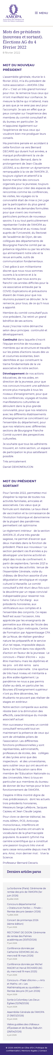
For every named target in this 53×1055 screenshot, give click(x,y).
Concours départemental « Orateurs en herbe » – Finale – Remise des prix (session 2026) (24, 908)
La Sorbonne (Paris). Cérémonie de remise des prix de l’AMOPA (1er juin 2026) (26, 892)
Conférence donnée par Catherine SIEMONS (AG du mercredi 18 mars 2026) (22, 952)
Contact (43, 1050)
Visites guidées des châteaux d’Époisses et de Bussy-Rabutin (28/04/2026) (24, 1028)
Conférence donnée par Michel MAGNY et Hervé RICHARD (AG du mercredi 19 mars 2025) (24, 968)
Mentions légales (29, 1050)
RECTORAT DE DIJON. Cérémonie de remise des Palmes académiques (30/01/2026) (26, 936)
